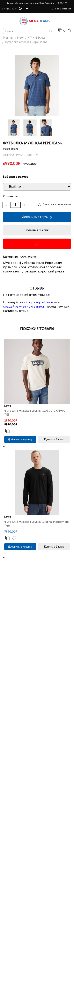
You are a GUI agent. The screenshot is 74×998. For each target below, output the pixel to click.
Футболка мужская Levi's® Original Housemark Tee (36, 523)
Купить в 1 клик (37, 230)
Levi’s (7, 405)
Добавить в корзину (37, 217)
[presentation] (3, 446)
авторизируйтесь (38, 302)
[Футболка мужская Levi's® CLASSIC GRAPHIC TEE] (37, 371)
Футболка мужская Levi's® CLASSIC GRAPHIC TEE (34, 412)
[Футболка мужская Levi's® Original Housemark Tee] (37, 482)
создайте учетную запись (24, 306)
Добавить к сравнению (54, 204)
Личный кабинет (63, 9)
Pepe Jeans (10, 148)
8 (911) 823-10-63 (9, 9)
